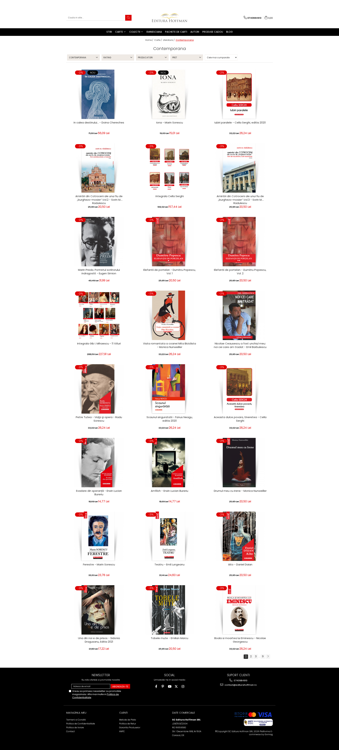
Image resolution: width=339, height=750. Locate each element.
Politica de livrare (75, 727)
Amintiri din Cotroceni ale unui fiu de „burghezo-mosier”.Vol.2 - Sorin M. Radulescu (99, 199)
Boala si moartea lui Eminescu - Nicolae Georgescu (240, 639)
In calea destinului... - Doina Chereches (99, 122)
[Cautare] (128, 18)
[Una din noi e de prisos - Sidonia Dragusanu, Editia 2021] (98, 610)
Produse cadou (212, 32)
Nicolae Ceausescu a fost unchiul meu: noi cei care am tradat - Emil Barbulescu (240, 345)
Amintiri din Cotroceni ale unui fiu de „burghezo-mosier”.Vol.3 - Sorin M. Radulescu (240, 199)
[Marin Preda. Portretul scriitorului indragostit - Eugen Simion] (98, 241)
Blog (229, 32)
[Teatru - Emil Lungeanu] (169, 536)
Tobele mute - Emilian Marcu (169, 638)
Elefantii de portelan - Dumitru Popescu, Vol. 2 (240, 271)
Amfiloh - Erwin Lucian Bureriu (169, 491)
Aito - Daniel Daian (240, 564)
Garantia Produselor (129, 727)
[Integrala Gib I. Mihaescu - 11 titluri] (98, 315)
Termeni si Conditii (76, 719)
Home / (149, 40)
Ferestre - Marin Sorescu (99, 564)
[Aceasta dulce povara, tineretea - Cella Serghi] (240, 389)
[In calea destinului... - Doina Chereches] (98, 94)
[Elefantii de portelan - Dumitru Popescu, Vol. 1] (169, 241)
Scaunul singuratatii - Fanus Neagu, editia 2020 (170, 419)
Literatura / (169, 40)
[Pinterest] (163, 686)
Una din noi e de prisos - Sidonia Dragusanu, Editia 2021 (99, 639)
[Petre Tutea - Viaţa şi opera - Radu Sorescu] (98, 389)
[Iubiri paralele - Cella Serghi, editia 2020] (240, 94)
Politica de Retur (127, 723)
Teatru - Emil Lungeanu (169, 564)
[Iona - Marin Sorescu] (169, 94)
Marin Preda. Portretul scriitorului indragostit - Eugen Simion (99, 271)
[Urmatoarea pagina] (268, 656)
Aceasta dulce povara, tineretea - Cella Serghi (240, 419)
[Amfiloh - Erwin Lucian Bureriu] (169, 462)
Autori (194, 32)
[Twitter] (176, 686)
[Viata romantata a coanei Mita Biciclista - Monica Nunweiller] (169, 315)
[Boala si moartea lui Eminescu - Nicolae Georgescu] (240, 610)
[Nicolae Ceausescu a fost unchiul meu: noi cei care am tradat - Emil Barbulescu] (240, 315)
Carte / (158, 40)
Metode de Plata (127, 719)
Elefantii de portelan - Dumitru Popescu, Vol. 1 (169, 271)
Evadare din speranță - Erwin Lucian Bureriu (99, 492)
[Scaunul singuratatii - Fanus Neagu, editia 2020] (169, 389)
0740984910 (240, 680)
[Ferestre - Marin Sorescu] (98, 536)
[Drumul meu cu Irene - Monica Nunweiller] (240, 462)
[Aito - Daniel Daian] (240, 536)
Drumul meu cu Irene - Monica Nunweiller (240, 491)
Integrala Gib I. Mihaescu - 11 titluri (99, 343)
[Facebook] (156, 686)
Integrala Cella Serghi (170, 196)
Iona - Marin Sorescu (169, 122)
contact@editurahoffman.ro (240, 685)
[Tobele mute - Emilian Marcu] (169, 610)
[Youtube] (169, 686)
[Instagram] (183, 686)
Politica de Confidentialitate (80, 723)
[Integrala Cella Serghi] (169, 168)
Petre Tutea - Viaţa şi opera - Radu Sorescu (99, 419)
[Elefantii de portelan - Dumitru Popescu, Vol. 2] (240, 241)
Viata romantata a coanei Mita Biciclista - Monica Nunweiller (169, 345)
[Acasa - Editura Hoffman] (169, 17)
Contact (70, 731)
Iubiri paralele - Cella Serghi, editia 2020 (240, 122)
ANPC (122, 731)
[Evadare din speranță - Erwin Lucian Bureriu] (98, 462)
